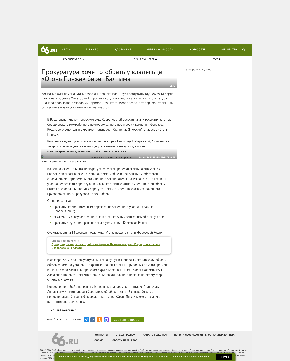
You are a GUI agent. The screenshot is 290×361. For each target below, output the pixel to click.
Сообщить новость (128, 319)
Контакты (101, 334)
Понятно (224, 356)
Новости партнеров (124, 340)
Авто (66, 49)
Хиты (216, 59)
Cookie (98, 340)
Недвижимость (160, 49)
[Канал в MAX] (106, 319)
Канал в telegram (155, 334)
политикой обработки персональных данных (144, 356)
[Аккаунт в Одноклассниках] (99, 319)
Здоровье (122, 49)
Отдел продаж (125, 334)
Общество (229, 49)
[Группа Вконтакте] (92, 319)
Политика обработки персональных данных (204, 334)
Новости (197, 49)
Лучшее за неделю (145, 59)
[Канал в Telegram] (86, 319)
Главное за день (73, 59)
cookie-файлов (200, 356)
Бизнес (92, 49)
